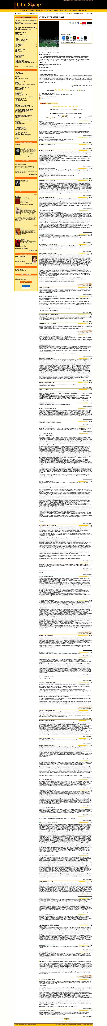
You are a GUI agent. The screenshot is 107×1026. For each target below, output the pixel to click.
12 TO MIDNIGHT (18, 72)
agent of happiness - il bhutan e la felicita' (26, 23)
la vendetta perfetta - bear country (24, 41)
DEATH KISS (17, 79)
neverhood (41, 1010)
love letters (18, 45)
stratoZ (40, 433)
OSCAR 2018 (18, 163)
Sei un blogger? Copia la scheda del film (83, 85)
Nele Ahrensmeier (79, 57)
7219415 (41, 571)
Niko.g (40, 121)
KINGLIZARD (42, 323)
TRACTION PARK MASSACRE (21, 132)
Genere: (56, 13)
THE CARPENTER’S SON (20, 123)
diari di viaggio (89, 1024)
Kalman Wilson (51, 60)
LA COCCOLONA (18, 99)
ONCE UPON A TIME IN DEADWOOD (22, 105)
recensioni (74, 10)
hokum (16, 33)
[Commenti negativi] (52, 117)
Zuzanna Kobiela (70, 59)
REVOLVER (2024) (18, 112)
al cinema (22, 10)
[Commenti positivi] (50, 117)
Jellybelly (42, 952)
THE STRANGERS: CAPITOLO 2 (21, 128)
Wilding (40, 738)
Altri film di (46, 70)
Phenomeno (41, 720)
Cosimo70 (41, 945)
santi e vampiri (18, 56)
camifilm (41, 334)
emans (43, 525)
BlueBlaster (41, 168)
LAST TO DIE (17, 101)
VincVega (41, 760)
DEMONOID (17, 82)
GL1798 (40, 287)
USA (58, 64)
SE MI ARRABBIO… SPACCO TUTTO (22, 114)
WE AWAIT (17, 138)
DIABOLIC (17, 83)
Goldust (40, 881)
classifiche (55, 10)
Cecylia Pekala (78, 60)
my (86, 10)
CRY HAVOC (17, 76)
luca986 (42, 144)
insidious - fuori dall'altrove (22, 35)
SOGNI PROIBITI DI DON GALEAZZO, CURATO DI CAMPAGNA (25, 121)
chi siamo (70, 1024)
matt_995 (41, 658)
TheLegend (41, 403)
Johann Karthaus (57, 57)
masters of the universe (21, 48)
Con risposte (57, 117)
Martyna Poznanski (60, 60)
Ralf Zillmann (56, 59)
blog (47, 10)
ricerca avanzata (77, 13)
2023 (61, 17)
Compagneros (43, 244)
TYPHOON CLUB (18, 133)
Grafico (83, 90)
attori (69, 10)
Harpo (41, 600)
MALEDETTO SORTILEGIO (20, 103)
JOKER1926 (41, 682)
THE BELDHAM (18, 122)
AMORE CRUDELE (19, 73)
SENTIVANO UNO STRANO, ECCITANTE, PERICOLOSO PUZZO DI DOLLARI (23, 116)
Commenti (43, 103)
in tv (27, 10)
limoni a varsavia (19, 44)
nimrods (17, 50)
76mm (40, 576)
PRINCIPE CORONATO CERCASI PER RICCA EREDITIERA (24, 107)
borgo (16, 26)
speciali (61, 10)
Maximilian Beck (84, 56)
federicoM (41, 745)
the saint (41, 137)
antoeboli (41, 481)
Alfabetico (34, 20)
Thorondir (41, 855)
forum (79, 10)
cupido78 (42, 979)
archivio (38, 10)
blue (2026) (17, 24)
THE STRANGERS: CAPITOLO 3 (21, 129)
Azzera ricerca (79, 109)
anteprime (32, 10)
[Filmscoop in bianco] (90, 13)
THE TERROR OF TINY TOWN (21, 131)
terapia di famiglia (19, 60)
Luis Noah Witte (86, 59)
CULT (16, 77)
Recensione (49, 103)
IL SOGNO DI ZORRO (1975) (21, 94)
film (36, 66)
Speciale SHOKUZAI (24, 180)
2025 (51, 67)
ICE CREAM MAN (18, 92)
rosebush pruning (19, 55)
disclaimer (74, 1024)
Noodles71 (41, 180)
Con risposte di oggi (85, 117)
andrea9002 (41, 710)
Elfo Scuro (41, 358)
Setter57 (41, 234)
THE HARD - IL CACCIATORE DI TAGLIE (23, 126)
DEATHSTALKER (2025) (20, 81)
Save (85, 23)
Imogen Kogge (63, 59)
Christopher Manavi (43, 60)
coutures (17, 28)
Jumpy (40, 389)
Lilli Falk (72, 57)
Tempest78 (41, 421)
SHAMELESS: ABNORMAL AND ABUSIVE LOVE (25, 118)
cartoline (63, 1024)
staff (66, 1024)
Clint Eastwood (42, 296)
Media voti (25, 20)
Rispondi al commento (87, 135)
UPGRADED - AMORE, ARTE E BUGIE (23, 134)
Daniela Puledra (44, 314)
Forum (55, 103)
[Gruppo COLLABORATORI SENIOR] (39, 790)
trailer (50, 10)
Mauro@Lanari (42, 253)
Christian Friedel (47, 56)
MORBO (16, 104)
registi (65, 10)
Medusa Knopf (62, 56)
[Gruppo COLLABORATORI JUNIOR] (39, 525)
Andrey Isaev (85, 60)
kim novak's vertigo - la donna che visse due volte (26, 38)
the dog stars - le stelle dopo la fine (24, 62)
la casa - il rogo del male (21, 39)
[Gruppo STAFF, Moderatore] (39, 952)
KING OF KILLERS (19, 95)
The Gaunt (42, 790)
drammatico (45, 65)
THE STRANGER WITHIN (20, 127)
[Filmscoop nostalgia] (91, 13)
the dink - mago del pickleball (22, 61)
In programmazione (26, 17)
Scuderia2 (41, 150)
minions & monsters (20, 49)
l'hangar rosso (19, 43)
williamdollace (45, 925)
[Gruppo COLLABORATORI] (39, 244)
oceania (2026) (18, 51)
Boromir (41, 779)
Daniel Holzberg (69, 56)
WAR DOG (17, 137)
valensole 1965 (18, 63)
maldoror (17, 46)
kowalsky (44, 822)
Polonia (54, 64)
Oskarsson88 (42, 563)
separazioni (18, 57)
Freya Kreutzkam (66, 57)
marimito (41, 914)
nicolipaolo (41, 807)
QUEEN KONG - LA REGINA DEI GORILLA (23, 110)
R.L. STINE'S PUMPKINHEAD (21, 111)
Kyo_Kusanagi (42, 408)
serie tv (43, 10)
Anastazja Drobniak (69, 60)
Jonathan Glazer (46, 54)
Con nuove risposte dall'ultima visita (70, 117)
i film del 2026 (58, 1024)
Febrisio (41, 898)
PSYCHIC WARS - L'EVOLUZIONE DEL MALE (24, 109)
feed (83, 10)
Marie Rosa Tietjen (48, 59)
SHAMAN (17, 117)
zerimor (40, 210)
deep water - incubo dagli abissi (23, 29)
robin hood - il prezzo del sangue (23, 54)
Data (22, 20)
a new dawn (18, 22)
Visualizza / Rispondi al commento (85, 285)
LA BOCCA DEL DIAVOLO (20, 98)
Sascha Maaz (42, 57)
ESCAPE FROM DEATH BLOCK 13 (22, 87)
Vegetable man (42, 382)
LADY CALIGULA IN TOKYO (21, 100)
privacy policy (79, 1024)
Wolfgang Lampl (49, 57)
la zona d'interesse (48, 17)
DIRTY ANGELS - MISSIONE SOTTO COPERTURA (25, 84)
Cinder (40, 676)
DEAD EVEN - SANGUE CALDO (21, 78)
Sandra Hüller (55, 56)
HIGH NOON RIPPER (19, 88)
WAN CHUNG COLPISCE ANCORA (22, 135)
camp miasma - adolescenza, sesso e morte (25, 27)
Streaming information (65, 42)
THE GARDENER (18, 124)
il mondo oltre (19, 34)
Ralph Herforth (77, 56)
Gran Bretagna (48, 64)
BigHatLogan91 (42, 816)
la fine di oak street (20, 40)
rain (41, 635)
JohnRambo (41, 197)
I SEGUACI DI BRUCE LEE (20, 90)
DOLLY (16, 86)
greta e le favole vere (20, 32)
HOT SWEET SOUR (19, 89)
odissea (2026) (18, 52)
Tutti (48, 117)
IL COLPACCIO (18, 93)
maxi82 (40, 426)
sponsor (84, 1024)
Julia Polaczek (78, 59)
